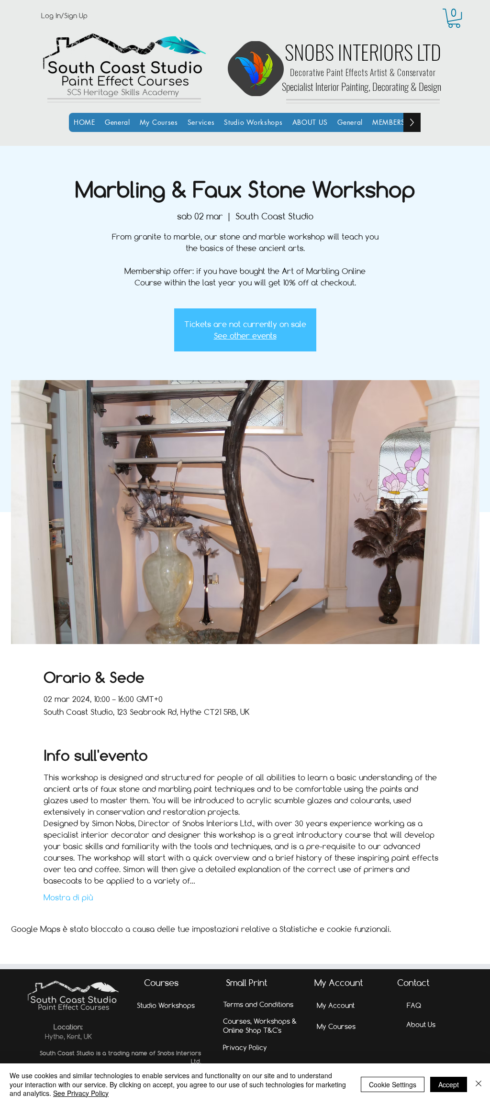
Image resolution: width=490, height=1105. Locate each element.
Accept (448, 1084)
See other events (245, 335)
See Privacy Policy (81, 1093)
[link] (454, 18)
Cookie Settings (392, 1084)
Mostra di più (68, 897)
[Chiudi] (478, 1084)
